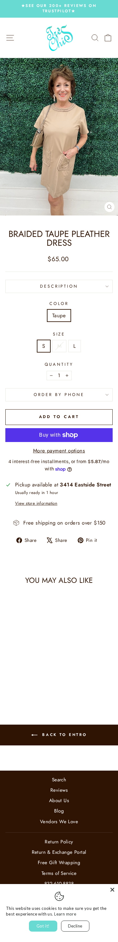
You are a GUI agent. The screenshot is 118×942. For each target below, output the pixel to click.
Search (59, 779)
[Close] (112, 890)
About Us (59, 800)
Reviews (59, 790)
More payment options (59, 450)
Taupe (59, 315)
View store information (36, 503)
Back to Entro (63, 735)
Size (59, 334)
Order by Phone (59, 395)
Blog (59, 810)
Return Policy (59, 841)
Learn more (65, 913)
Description (59, 286)
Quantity (59, 364)
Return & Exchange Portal (59, 852)
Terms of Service (59, 873)
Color (59, 304)
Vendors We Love (59, 821)
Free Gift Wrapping (59, 862)
